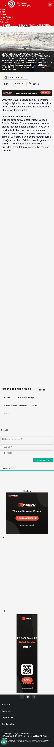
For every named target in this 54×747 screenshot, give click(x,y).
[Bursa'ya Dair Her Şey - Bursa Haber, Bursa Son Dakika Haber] (20, 4)
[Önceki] (4, 537)
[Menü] (4, 4)
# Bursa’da (8, 398)
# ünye (7, 414)
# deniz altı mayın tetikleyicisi (15, 406)
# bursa (42, 390)
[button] (50, 4)
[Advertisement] (27, 267)
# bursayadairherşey (26, 398)
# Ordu (35, 406)
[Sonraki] (4, 608)
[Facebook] (3, 24)
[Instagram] (8, 24)
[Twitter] (6, 24)
